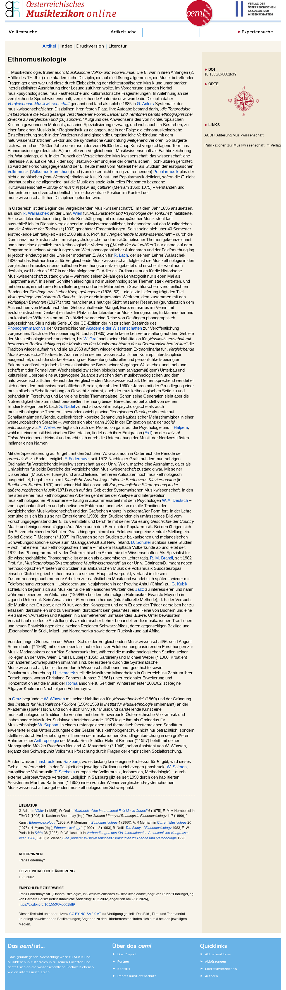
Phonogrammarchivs (27, 328)
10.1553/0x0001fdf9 (220, 74)
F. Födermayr (77, 459)
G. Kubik (179, 584)
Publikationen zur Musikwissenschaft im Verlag (242, 145)
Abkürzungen (215, 961)
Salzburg (71, 761)
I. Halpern (179, 427)
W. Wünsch (54, 699)
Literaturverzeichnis (221, 968)
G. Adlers (145, 103)
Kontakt (123, 968)
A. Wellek (47, 427)
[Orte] (243, 115)
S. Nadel (67, 406)
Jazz (139, 589)
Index (66, 45)
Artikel (49, 45)
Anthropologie (46, 740)
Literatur (117, 45)
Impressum (126, 975)
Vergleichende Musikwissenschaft (39, 103)
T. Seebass (64, 772)
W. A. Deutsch (175, 500)
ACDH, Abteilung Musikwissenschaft (234, 135)
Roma (71, 683)
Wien (77, 213)
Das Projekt (126, 953)
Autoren (211, 975)
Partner (123, 961)
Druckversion (90, 45)
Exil (147, 433)
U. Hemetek (64, 673)
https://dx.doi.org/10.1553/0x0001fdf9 (47, 904)
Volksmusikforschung (51, 171)
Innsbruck (45, 761)
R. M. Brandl (161, 558)
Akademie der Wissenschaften (114, 328)
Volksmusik (18, 171)
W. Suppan (48, 725)
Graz (16, 699)
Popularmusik (165, 171)
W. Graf (90, 339)
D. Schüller (141, 542)
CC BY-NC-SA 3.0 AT (85, 914)
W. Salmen (177, 767)
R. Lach (121, 255)
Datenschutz (146, 975)
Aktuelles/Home (218, 953)
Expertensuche (257, 31)
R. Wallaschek (36, 213)
